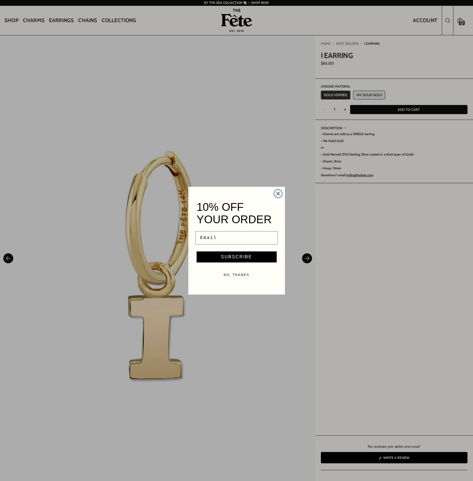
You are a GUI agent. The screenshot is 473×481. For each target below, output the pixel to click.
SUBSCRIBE (236, 256)
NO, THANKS (236, 275)
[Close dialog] (278, 194)
